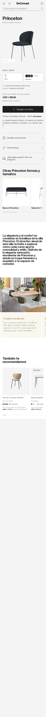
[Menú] (4, 3)
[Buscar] (42, 8)
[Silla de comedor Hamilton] (16, 381)
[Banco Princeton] (16, 192)
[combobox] (23, 8)
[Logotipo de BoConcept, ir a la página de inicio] (23, 3)
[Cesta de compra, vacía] (42, 3)
